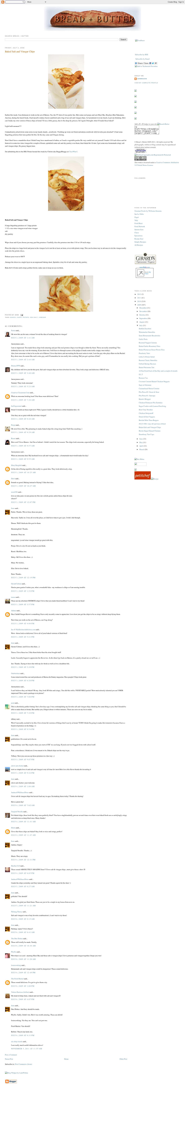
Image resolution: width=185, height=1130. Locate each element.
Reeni (13, 438)
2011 (139, 298)
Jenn (12, 508)
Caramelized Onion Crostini (149, 388)
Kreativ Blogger (145, 399)
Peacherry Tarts (144, 353)
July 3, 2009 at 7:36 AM (23, 400)
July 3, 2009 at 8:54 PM (22, 729)
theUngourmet (16, 406)
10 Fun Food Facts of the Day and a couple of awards (158, 371)
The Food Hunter (17, 978)
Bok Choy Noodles (146, 409)
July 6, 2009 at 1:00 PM (22, 986)
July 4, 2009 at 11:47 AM (23, 835)
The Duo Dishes (17, 938)
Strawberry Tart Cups (146, 434)
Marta (13, 827)
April (141, 446)
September (143, 318)
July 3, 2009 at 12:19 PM (23, 577)
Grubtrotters (15, 673)
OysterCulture (16, 583)
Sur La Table (139, 214)
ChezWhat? (73, 151)
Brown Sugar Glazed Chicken (149, 431)
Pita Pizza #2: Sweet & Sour (149, 392)
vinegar (42, 317)
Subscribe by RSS (141, 54)
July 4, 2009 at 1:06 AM (23, 786)
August (142, 322)
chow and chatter (17, 765)
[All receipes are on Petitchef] (142, 479)
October (142, 315)
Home (66, 1059)
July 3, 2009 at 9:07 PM (22, 759)
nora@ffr (14, 492)
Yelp (136, 220)
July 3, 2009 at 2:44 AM (23, 359)
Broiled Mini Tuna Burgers (149, 420)
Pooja (13, 425)
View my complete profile (146, 83)
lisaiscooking (16, 965)
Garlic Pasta (143, 339)
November (143, 311)
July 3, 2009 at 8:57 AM (23, 445)
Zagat (136, 217)
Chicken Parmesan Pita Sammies (151, 402)
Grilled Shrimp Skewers (147, 364)
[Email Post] (21, 315)
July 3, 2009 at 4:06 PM (22, 623)
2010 (139, 301)
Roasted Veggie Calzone (148, 342)
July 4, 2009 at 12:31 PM (23, 859)
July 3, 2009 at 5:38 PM (22, 667)
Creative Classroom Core (20, 392)
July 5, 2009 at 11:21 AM (23, 905)
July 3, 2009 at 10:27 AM (23, 486)
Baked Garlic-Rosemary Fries (149, 346)
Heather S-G (15, 866)
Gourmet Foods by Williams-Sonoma (148, 211)
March (142, 449)
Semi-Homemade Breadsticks (149, 335)
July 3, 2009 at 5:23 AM (23, 386)
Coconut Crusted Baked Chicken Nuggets (154, 381)
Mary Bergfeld (16, 465)
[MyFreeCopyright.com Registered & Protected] (152, 155)
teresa (13, 597)
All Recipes (138, 245)
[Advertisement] (92, 1111)
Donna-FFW (15, 365)
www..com (144, 267)
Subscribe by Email (142, 59)
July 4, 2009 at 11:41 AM (23, 821)
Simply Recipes (140, 242)
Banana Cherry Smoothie (148, 360)
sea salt (34, 317)
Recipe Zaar (138, 239)
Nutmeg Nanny (16, 911)
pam (12, 703)
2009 (139, 305)
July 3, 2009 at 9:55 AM (23, 459)
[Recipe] (154, 479)
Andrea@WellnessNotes (20, 792)
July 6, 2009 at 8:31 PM (22, 1035)
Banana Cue (143, 378)
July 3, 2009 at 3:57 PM (22, 604)
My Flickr (148, 273)
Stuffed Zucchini (145, 328)
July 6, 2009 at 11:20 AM (23, 959)
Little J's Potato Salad (147, 357)
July (141, 325)
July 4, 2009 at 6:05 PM (22, 873)
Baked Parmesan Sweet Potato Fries (152, 349)
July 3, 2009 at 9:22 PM (22, 773)
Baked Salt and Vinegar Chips (20, 51)
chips (19, 317)
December (143, 308)
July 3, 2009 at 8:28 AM (23, 419)
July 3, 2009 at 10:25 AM (23, 472)
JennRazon (142, 78)
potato (26, 317)
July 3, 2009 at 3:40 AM (23, 373)
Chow (136, 232)
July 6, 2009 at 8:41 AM (23, 932)
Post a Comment (11, 1055)
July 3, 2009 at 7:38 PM (22, 713)
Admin (13, 610)
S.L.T (141, 374)
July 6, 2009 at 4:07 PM (22, 999)
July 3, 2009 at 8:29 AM (23, 432)
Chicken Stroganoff (146, 413)
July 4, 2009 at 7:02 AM (23, 805)
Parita (13, 330)
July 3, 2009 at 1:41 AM (23, 338)
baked (13, 317)
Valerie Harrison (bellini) (20, 992)
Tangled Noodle (17, 811)
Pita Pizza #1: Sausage (147, 395)
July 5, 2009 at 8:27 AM (23, 886)
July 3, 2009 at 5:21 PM (22, 637)
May (141, 442)
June (141, 439)
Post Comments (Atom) (23, 1064)
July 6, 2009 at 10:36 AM (23, 945)
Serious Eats (138, 229)
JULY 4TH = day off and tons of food (152, 424)
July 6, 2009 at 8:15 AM (23, 919)
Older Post (123, 1059)
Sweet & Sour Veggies (147, 416)
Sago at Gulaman (145, 385)
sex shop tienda (16, 1041)
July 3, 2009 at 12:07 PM (23, 502)
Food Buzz (138, 223)
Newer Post (9, 1059)
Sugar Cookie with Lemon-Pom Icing (152, 406)
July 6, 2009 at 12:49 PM (23, 972)
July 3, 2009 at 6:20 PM (22, 680)
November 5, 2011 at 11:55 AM (26, 1048)
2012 (139, 294)
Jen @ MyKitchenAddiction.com (23, 629)
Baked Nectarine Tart (146, 367)
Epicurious (138, 235)
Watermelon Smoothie (147, 332)
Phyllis (13, 952)
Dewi (13, 478)
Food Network (139, 226)
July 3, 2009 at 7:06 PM (22, 697)
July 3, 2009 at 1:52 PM (22, 591)
